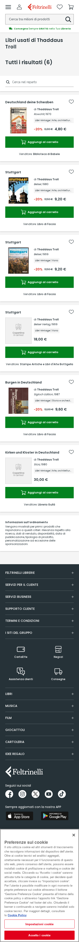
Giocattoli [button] (15, 730)
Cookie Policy (17, 915)
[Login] (19, 6)
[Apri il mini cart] (71, 7)
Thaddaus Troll (48, 109)
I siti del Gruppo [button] (18, 633)
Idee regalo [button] (15, 754)
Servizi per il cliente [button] (21, 585)
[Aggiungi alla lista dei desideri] (71, 101)
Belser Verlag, (42, 324)
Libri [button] (8, 694)
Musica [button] (11, 706)
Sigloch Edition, (43, 394)
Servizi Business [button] (18, 597)
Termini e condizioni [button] (22, 621)
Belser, (38, 184)
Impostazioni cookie (39, 924)
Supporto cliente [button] (20, 609)
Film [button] (8, 718)
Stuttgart (13, 172)
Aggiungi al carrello (42, 142)
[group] (39, 28)
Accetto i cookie (39, 935)
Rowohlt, (39, 114)
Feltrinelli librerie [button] (20, 573)
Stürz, (37, 464)
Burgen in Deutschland (23, 382)
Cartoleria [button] (14, 742)
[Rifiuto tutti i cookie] (74, 835)
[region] (39, 885)
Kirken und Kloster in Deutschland (32, 452)
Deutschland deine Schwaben (29, 102)
